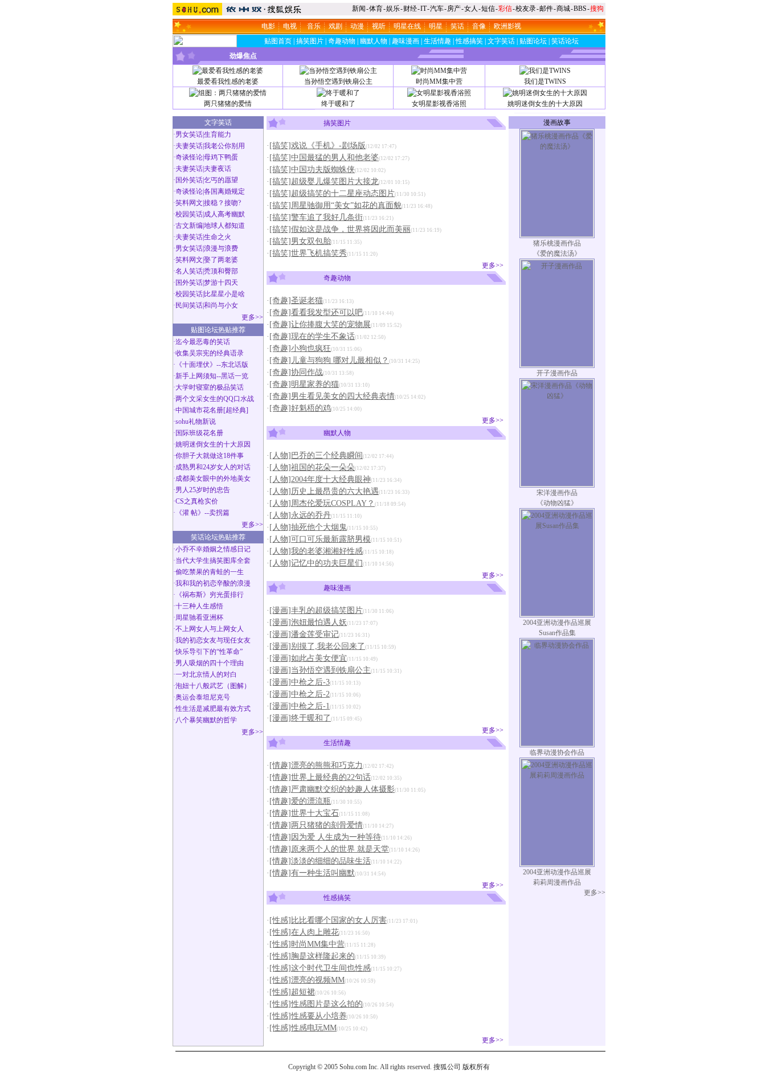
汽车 (437, 9)
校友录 (525, 9)
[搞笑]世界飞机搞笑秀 (308, 253)
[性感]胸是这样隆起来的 (312, 956)
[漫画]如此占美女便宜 (308, 658)
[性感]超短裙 (292, 992)
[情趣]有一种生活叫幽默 (312, 873)
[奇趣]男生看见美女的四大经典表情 (332, 396)
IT (423, 9)
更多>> (252, 317)
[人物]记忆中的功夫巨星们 (316, 563)
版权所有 (476, 1067)
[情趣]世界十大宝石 (304, 813)
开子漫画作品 (557, 373)
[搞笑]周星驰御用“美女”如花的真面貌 (335, 205)
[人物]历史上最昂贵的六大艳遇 (324, 491)
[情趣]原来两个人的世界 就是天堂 (329, 849)
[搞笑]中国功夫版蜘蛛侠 (312, 169)
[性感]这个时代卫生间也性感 (320, 968)
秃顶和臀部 (221, 271)
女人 (471, 9)
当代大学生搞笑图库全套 (213, 560)
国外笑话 (189, 180)
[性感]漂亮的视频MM (307, 980)
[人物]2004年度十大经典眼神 (320, 479)
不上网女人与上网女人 (209, 629)
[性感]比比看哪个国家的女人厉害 (328, 920)
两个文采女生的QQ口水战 (214, 399)
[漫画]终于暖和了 (300, 718)
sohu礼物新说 (195, 421)
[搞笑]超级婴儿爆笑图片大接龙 (324, 181)
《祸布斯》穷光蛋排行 (209, 595)
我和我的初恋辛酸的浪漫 (213, 583)
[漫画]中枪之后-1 (299, 706)
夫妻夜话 (217, 169)
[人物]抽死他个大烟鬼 (308, 527)
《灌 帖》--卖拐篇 (202, 513)
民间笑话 (189, 305)
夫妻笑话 (189, 146)
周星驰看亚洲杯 (199, 617)
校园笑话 (189, 214)
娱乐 (393, 9)
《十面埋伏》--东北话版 (211, 365)
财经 (410, 9)
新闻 (359, 9)
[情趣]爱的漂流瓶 (300, 801)
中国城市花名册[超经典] (211, 410)
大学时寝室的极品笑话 (209, 387)
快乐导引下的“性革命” (209, 652)
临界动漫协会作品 (557, 752)
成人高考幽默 (224, 214)
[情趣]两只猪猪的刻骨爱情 (316, 825)
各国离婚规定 (224, 191)
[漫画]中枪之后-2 (299, 694)
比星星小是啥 (224, 294)
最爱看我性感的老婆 (228, 81)
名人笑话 (189, 271)
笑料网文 (189, 203)
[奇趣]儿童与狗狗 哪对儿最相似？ (329, 360)
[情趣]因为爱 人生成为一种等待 (325, 837)
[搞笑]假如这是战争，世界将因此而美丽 (340, 229)
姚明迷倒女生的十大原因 (545, 104)
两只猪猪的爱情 (228, 104)
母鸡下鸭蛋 (221, 157)
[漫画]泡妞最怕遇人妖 (308, 622)
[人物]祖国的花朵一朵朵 (312, 467)
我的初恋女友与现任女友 (213, 640)
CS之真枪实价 (196, 501)
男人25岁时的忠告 (202, 490)
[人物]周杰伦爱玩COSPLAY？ (322, 503)
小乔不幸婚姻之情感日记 (213, 549)
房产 (454, 9)
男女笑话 (189, 134)
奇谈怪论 (189, 157)
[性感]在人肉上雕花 (304, 932)
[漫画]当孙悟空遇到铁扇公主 (320, 670)
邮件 (546, 9)
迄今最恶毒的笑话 (202, 342)
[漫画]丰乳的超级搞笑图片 (316, 610)
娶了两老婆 (221, 260)
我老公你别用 (224, 146)
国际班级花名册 (199, 433)
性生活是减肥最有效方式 (213, 709)
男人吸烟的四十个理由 (209, 663)
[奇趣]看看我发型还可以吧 (316, 312)
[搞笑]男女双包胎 (300, 241)
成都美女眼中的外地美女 (213, 478)
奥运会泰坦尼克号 (202, 697)
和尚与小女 (221, 305)
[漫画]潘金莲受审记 (304, 634)
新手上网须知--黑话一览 (211, 376)
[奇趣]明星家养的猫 (304, 384)
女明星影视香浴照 (439, 104)
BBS (580, 9)
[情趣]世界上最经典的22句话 (320, 777)
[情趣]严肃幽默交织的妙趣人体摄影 (332, 789)
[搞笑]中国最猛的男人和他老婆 (324, 157)
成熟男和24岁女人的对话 (213, 467)
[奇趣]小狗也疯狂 (300, 348)
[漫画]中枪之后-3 (299, 682)
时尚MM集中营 (439, 81)
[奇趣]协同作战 (296, 372)
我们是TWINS (545, 81)
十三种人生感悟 (199, 606)
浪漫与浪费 (221, 248)
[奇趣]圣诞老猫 (296, 300)
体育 (376, 9)
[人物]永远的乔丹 (300, 515)
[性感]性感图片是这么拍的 (316, 1004)
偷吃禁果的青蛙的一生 (209, 572)
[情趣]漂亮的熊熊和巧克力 (316, 765)
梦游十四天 (221, 283)
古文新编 (189, 226)
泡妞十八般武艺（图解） (213, 686)
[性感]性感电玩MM (303, 1028)
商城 (563, 9)
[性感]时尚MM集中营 (307, 944)
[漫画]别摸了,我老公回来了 (317, 646)
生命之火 (217, 237)
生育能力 (217, 134)
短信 (488, 9)
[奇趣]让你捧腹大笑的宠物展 (320, 324)
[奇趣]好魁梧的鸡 (300, 408)
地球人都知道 (224, 226)
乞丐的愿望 (221, 180)
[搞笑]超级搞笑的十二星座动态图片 (332, 193)
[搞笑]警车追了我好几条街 (316, 217)
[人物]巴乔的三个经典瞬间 (316, 455)
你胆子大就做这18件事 (209, 456)
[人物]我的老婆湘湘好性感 (316, 551)
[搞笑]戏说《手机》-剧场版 (317, 145)
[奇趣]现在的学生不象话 (312, 336)
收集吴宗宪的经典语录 (209, 353)
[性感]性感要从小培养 (308, 1016)
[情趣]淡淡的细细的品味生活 (320, 861)
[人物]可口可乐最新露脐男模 (320, 539)
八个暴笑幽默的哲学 (206, 720)
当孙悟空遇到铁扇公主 (338, 81)
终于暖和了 (338, 104)
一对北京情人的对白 (206, 674)
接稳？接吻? (222, 203)
